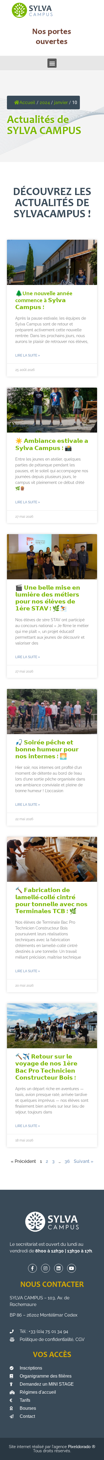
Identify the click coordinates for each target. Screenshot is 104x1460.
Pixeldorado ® (81, 1446)
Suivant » (83, 1161)
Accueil (27, 102)
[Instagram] (45, 1268)
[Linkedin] (58, 1268)
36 (67, 1161)
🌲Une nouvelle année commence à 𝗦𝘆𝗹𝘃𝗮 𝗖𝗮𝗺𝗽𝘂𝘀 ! (43, 301)
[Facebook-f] (32, 1268)
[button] (52, 63)
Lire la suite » (27, 355)
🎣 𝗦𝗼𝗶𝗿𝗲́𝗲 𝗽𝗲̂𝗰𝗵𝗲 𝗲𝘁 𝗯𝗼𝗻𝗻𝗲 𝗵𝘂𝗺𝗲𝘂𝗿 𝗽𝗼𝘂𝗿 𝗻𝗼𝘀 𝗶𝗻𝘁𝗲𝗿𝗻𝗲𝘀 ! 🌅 (46, 750)
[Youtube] (71, 1268)
